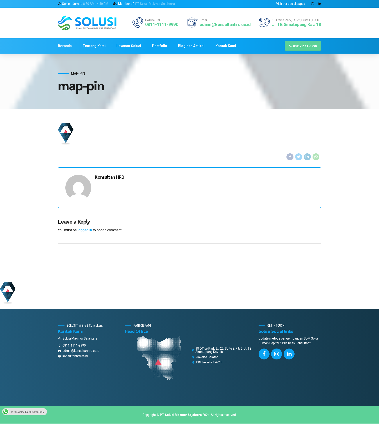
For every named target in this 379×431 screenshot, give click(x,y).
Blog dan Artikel (191, 46)
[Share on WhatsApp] (316, 156)
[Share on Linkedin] (307, 156)
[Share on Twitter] (298, 156)
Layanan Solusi (128, 46)
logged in (85, 230)
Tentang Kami (94, 46)
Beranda (65, 46)
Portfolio (159, 46)
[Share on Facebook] (289, 156)
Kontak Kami (225, 46)
